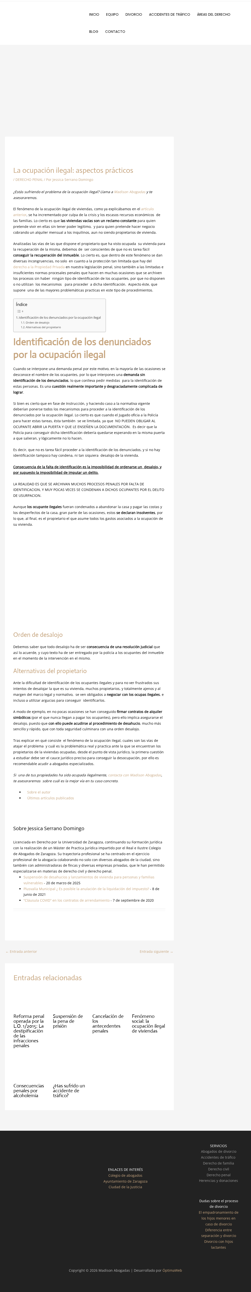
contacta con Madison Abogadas (134, 775)
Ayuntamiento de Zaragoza (125, 1181)
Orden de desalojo (38, 322)
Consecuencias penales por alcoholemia (28, 1091)
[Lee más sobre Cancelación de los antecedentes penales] (109, 999)
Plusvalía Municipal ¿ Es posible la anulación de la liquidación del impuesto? (86, 888)
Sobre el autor (38, 792)
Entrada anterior (21, 951)
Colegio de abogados (125, 1175)
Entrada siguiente (156, 951)
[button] (232, 14)
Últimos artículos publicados (50, 798)
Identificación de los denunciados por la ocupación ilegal (60, 317)
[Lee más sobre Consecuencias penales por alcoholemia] (30, 1068)
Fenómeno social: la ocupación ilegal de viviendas (148, 1023)
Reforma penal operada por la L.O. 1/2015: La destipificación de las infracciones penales (28, 1031)
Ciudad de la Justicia (125, 1187)
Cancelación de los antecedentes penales (108, 1023)
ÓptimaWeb (172, 1270)
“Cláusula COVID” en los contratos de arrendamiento (67, 900)
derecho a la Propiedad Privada (39, 267)
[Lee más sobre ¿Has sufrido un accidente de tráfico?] (69, 1068)
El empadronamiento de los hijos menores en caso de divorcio (218, 1218)
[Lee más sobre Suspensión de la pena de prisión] (69, 999)
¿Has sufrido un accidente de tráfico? (69, 1091)
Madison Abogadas (129, 191)
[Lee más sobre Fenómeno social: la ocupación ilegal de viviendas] (148, 999)
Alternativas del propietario (43, 327)
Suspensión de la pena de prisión (68, 1021)
